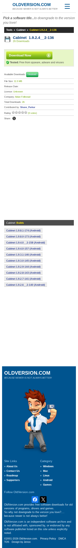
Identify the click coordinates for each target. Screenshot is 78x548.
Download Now (20, 55)
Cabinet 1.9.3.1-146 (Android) (23, 254)
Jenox (27, 542)
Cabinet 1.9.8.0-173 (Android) (23, 236)
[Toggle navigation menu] (67, 6)
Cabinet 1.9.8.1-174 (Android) (23, 230)
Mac (45, 471)
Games (47, 484)
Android (47, 480)
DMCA (62, 538)
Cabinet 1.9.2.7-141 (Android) (23, 278)
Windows (48, 466)
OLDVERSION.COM (31, 4)
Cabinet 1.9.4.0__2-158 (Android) (25, 242)
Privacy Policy (48, 538)
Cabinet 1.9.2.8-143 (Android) (23, 272)
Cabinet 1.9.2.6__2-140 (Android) (25, 284)
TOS (6, 542)
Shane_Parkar (27, 107)
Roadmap (12, 475)
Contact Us (13, 471)
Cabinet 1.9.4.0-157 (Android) (23, 248)
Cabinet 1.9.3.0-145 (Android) (23, 260)
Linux (46, 475)
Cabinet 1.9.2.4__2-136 (33, 38)
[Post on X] (14, 118)
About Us (11, 466)
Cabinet (21, 30)
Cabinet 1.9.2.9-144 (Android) (23, 266)
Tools (9, 30)
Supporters (13, 480)
